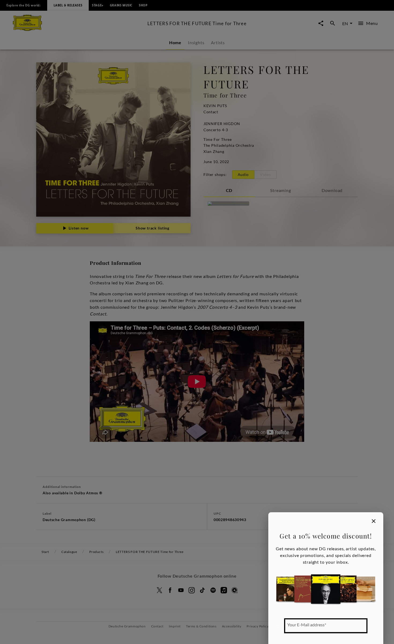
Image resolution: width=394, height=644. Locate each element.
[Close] (373, 521)
